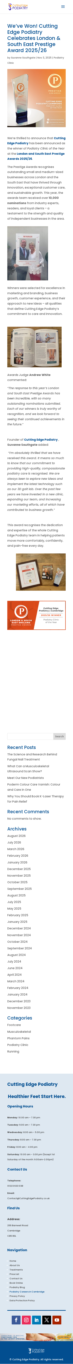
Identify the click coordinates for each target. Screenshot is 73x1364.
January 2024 (17, 994)
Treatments (16, 1269)
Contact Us (16, 1278)
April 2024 (14, 975)
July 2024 (14, 962)
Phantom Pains (18, 1038)
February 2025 (17, 915)
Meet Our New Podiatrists (25, 778)
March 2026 (15, 849)
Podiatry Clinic (17, 1045)
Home (13, 1261)
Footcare (14, 1025)
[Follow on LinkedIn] (36, 1320)
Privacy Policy (17, 1296)
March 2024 (15, 981)
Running (13, 1051)
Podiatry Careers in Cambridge (27, 1291)
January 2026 (17, 862)
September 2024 (19, 948)
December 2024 (19, 928)
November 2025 (19, 876)
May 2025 (14, 909)
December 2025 (19, 869)
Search (59, 736)
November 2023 (19, 1008)
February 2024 (17, 988)
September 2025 (19, 889)
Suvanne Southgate (23, 57)
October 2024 (17, 942)
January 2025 (17, 922)
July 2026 (14, 842)
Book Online (16, 1283)
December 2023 (19, 1001)
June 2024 (15, 968)
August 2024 (16, 955)
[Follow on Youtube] (56, 1320)
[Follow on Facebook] (16, 1320)
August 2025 (16, 895)
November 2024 (19, 935)
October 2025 (17, 882)
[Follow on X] (46, 1320)
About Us (15, 1265)
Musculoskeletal (19, 1032)
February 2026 (17, 856)
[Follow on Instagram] (26, 1320)
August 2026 (16, 836)
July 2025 (14, 902)
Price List (14, 1274)
